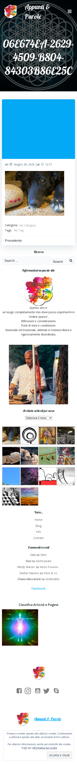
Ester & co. (51, 573)
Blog (38, 526)
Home (38, 520)
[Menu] (69, 11)
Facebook (38, 588)
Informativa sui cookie (44, 748)
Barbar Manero (29, 573)
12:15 (48, 164)
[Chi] (20, 627)
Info (38, 532)
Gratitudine (52, 579)
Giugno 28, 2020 (24, 164)
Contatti (38, 538)
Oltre (43, 555)
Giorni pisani (43, 561)
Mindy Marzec (26, 567)
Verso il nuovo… (50, 567)
